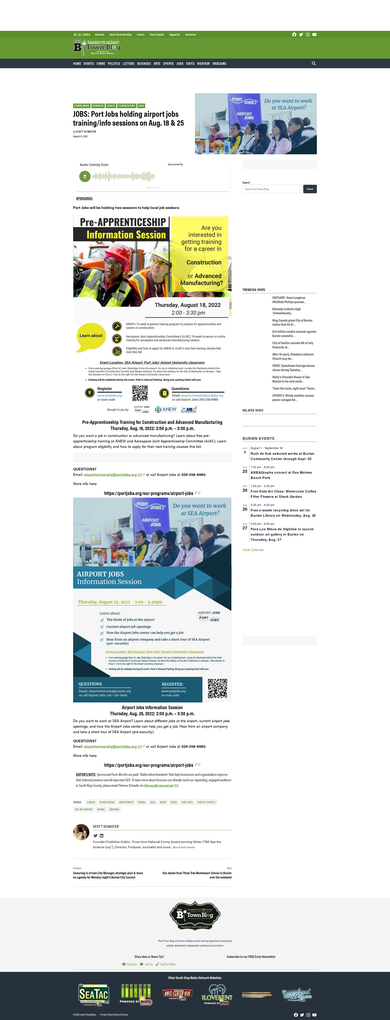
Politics (114, 63)
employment (126, 802)
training (114, 809)
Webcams (219, 63)
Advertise (99, 34)
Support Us (174, 34)
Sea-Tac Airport (84, 809)
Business (144, 63)
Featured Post (126, 105)
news (163, 802)
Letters (128, 63)
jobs (153, 802)
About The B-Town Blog (120, 34)
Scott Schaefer (86, 131)
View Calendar (253, 549)
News (174, 802)
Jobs (180, 63)
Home (77, 63)
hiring (142, 802)
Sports (168, 63)
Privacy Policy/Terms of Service (114, 1014)
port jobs (187, 802)
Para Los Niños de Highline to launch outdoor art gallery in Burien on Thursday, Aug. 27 (282, 534)
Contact (140, 34)
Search (246, 182)
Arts (157, 63)
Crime (101, 63)
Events (89, 63)
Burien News (81, 105)
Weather (203, 63)
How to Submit (157, 34)
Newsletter (190, 34)
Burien (91, 802)
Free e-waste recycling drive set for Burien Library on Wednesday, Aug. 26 (283, 513)
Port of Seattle (206, 802)
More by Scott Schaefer (184, 847)
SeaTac (101, 809)
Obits (190, 63)
